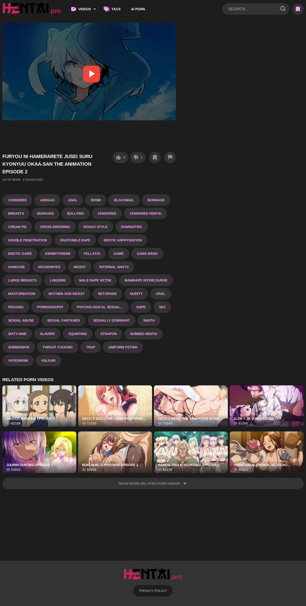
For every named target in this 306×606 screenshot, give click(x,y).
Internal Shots (114, 267)
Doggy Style (95, 227)
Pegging (16, 307)
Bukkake (45, 213)
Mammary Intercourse (146, 280)
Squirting (77, 334)
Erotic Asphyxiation (123, 240)
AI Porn (138, 9)
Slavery (47, 334)
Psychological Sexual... (100, 307)
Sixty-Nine (17, 334)
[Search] (283, 9)
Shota (149, 320)
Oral (160, 294)
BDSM (96, 200)
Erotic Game (20, 253)
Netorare (107, 294)
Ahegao (47, 200)
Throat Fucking (58, 347)
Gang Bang (147, 253)
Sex (162, 307)
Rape (141, 307)
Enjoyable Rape (75, 240)
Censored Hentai (145, 213)
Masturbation (21, 294)
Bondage (156, 200)
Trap (90, 347)
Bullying (75, 213)
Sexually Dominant (111, 320)
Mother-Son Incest (67, 294)
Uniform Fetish (123, 347)
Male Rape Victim (95, 280)
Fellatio (92, 253)
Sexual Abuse (21, 320)
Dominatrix (131, 227)
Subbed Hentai (143, 334)
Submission (18, 347)
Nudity (136, 294)
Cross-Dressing (55, 227)
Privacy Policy (153, 591)
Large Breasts (22, 280)
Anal (72, 200)
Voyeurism (18, 360)
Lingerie (58, 280)
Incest (80, 267)
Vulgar (48, 360)
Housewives (49, 267)
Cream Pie (17, 227)
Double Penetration (27, 240)
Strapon (108, 334)
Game (119, 253)
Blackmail (124, 200)
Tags (115, 9)
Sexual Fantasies (63, 320)
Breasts (16, 213)
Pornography (50, 307)
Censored (17, 200)
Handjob (16, 267)
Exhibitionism (57, 253)
